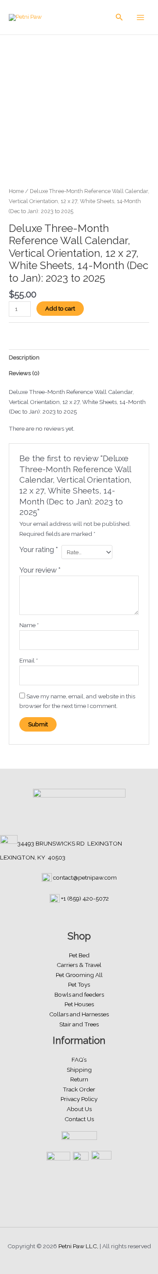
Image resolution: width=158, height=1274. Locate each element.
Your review (40, 570)
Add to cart (60, 308)
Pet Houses (79, 1004)
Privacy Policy (79, 1098)
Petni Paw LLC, (78, 1246)
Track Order (79, 1089)
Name (29, 624)
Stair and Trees (79, 1024)
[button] (119, 17)
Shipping (79, 1069)
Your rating (38, 550)
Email (28, 660)
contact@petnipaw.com (85, 877)
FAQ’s (79, 1059)
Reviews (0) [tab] (24, 372)
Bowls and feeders (79, 994)
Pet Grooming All (79, 974)
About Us (79, 1108)
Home (16, 191)
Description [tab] (24, 357)
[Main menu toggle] (140, 17)
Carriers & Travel (79, 964)
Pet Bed (79, 955)
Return (79, 1079)
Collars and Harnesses (79, 1014)
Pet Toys (79, 984)
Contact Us (79, 1118)
